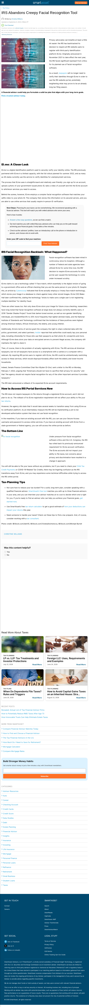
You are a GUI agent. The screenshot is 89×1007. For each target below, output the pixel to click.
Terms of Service (50, 941)
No (7, 555)
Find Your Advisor (50, 243)
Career (6, 800)
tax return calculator (33, 506)
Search (46, 906)
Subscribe (44, 776)
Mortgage (7, 854)
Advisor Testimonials (51, 923)
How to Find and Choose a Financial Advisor (21, 733)
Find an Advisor (81, 3)
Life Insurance (8, 849)
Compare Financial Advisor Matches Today (20, 729)
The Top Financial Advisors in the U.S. (18, 738)
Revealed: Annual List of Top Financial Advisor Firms (22, 710)
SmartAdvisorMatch (51, 929)
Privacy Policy (49, 944)
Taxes (5, 885)
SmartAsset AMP (50, 919)
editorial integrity (19, 28)
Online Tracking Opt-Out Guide (54, 955)
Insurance (7, 840)
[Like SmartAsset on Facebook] (5, 941)
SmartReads (48, 912)
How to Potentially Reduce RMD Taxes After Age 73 (22, 713)
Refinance (7, 867)
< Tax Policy (5, 8)
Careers (7, 909)
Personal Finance (10, 858)
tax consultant (33, 518)
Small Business (9, 876)
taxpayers (63, 73)
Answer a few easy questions (21, 220)
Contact (7, 906)
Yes (8, 552)
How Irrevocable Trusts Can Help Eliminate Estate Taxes (24, 717)
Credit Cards (8, 809)
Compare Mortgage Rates (13, 751)
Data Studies (8, 818)
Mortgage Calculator (11, 747)
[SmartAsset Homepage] (41, 3)
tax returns (5, 401)
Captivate (47, 916)
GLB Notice (48, 951)
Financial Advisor (10, 831)
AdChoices (48, 948)
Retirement (7, 872)
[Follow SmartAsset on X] (5, 946)
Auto (5, 796)
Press (46, 926)
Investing (6, 845)
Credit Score (8, 813)
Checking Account (10, 805)
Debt (5, 822)
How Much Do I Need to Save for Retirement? (22, 742)
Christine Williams (13, 534)
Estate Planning (9, 827)
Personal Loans (9, 863)
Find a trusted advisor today (13, 96)
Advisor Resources (10, 791)
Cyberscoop (21, 291)
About (46, 909)
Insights (6, 836)
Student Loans (9, 881)
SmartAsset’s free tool (38, 491)
